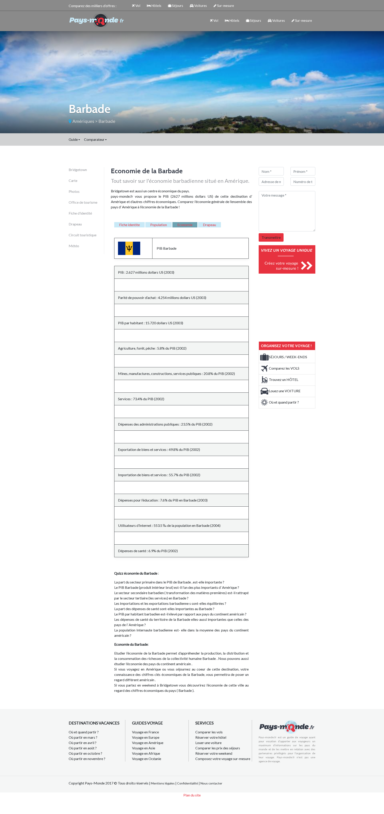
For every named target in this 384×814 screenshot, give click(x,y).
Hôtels (156, 6)
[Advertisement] (292, 307)
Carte (73, 180)
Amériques (83, 121)
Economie (184, 225)
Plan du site (192, 795)
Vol (137, 6)
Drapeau (75, 224)
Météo (74, 246)
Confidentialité (187, 783)
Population (158, 225)
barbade (106, 121)
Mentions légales (163, 783)
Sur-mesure (225, 6)
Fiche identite (129, 225)
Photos (74, 191)
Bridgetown (78, 169)
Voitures (200, 6)
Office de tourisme (83, 202)
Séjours (177, 6)
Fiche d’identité (80, 213)
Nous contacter (211, 783)
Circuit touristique (82, 235)
